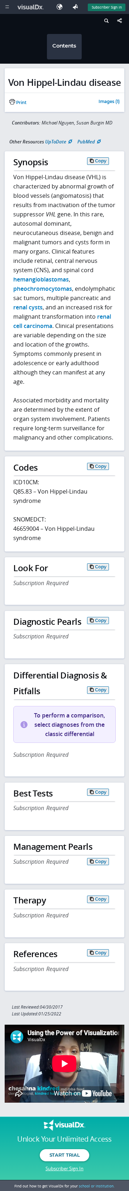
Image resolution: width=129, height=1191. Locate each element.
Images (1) (109, 102)
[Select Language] (61, 7)
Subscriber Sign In (107, 7)
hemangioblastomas (41, 279)
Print (21, 102)
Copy (100, 160)
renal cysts (28, 307)
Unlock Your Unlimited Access (64, 1139)
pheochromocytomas (42, 289)
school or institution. (97, 1185)
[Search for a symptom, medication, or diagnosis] (105, 21)
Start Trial (64, 1155)
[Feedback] (77, 7)
